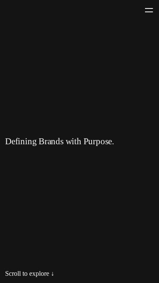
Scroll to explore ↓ (29, 273)
